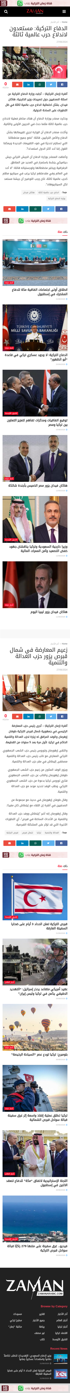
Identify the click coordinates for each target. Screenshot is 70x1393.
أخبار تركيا (9, 282)
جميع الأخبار (39, 1320)
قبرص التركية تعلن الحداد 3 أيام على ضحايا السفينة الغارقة (39, 926)
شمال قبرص (27, 833)
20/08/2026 (61, 364)
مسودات (17, 1314)
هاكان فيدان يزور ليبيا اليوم (49, 612)
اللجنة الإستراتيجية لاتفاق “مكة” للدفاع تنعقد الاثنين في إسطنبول (36, 1183)
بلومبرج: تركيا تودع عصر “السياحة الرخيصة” (39, 1054)
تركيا (39, 833)
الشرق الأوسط (11, 413)
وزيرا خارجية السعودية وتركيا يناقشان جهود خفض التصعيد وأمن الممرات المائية (38, 549)
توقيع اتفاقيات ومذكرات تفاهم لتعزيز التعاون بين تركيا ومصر (37, 422)
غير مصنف (39, 1333)
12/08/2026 (61, 490)
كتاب (42, 1339)
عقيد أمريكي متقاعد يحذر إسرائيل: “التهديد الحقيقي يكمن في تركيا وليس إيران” (38, 991)
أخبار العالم (9, 982)
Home (64, 22)
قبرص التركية (12, 833)
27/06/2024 (62, 42)
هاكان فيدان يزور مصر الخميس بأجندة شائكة (37, 486)
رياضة (42, 1326)
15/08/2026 (61, 429)
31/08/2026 (61, 299)
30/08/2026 (61, 998)
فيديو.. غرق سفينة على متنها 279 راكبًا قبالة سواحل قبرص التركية (37, 1248)
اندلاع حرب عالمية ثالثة (48, 192)
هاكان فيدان (28, 192)
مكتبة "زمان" (15, 1326)
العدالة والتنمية (52, 833)
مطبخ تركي (16, 1320)
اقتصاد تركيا (61, 1333)
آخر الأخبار (55, 22)
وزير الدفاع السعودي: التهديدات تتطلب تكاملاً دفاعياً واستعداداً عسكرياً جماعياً (27, 1357)
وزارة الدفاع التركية (56, 198)
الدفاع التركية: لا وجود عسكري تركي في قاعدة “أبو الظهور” (36, 357)
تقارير (42, 1314)
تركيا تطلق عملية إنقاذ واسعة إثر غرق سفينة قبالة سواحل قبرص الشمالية (37, 1118)
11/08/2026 (61, 616)
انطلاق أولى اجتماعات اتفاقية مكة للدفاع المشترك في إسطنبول (39, 292)
